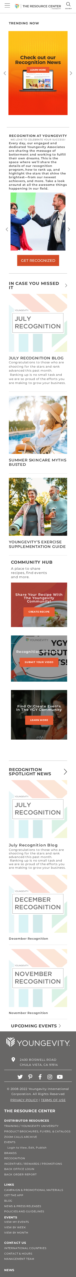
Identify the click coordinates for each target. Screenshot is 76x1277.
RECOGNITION (14, 1158)
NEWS (9, 1270)
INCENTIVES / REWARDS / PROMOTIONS (33, 1163)
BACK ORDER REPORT (20, 1174)
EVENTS (9, 1142)
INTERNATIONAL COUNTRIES (25, 1248)
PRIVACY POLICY (24, 1100)
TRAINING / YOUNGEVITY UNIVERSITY (31, 1126)
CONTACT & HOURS (18, 1253)
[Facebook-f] (40, 1077)
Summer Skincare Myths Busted (37, 462)
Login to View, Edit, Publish (25, 1147)
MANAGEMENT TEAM (19, 1258)
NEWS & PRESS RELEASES (22, 1206)
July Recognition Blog (36, 358)
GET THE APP (13, 1195)
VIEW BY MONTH (16, 1232)
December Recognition (28, 938)
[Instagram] (50, 1077)
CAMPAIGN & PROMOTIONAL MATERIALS (33, 1190)
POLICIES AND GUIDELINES (24, 1211)
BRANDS (10, 1153)
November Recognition (28, 1013)
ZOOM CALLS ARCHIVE (20, 1136)
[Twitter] (20, 1077)
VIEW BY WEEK (15, 1227)
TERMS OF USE (53, 1100)
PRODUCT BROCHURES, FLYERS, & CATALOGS (37, 1131)
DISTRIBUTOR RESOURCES (26, 1120)
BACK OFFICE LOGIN (19, 1169)
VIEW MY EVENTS (16, 1221)
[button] (5, 73)
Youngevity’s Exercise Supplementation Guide (37, 544)
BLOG (8, 1200)
